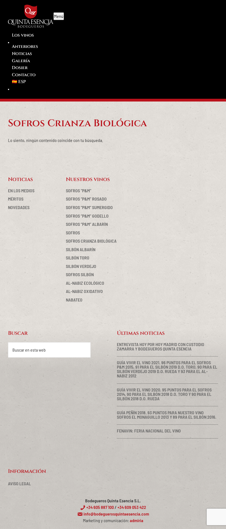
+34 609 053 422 (131, 507)
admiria (136, 520)
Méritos (15, 198)
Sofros (73, 232)
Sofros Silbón (80, 274)
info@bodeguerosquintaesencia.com (116, 513)
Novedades (18, 207)
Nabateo (74, 299)
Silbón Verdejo (81, 266)
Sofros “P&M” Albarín (87, 224)
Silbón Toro (77, 257)
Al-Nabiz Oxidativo (84, 291)
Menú (58, 16)
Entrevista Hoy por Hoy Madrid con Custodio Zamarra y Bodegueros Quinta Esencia (160, 346)
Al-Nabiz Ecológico (85, 283)
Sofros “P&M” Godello (87, 215)
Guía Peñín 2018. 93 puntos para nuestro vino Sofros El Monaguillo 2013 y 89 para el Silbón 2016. (166, 415)
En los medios (21, 190)
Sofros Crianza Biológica (91, 240)
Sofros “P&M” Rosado (86, 198)
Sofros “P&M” (78, 190)
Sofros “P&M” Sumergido (89, 207)
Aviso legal (19, 483)
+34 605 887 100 (99, 507)
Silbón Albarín (80, 249)
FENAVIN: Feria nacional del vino (149, 430)
